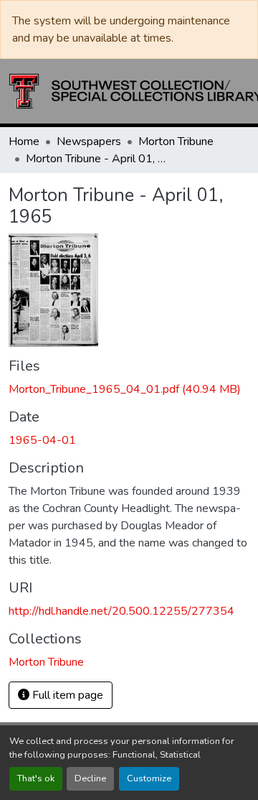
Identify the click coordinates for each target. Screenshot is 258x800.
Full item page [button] (66, 695)
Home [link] (24, 141)
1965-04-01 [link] (42, 440)
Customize (149, 778)
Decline (90, 778)
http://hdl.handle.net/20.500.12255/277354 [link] (121, 611)
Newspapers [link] (89, 141)
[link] (129, 389)
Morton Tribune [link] (176, 141)
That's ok (35, 778)
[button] (46, 662)
